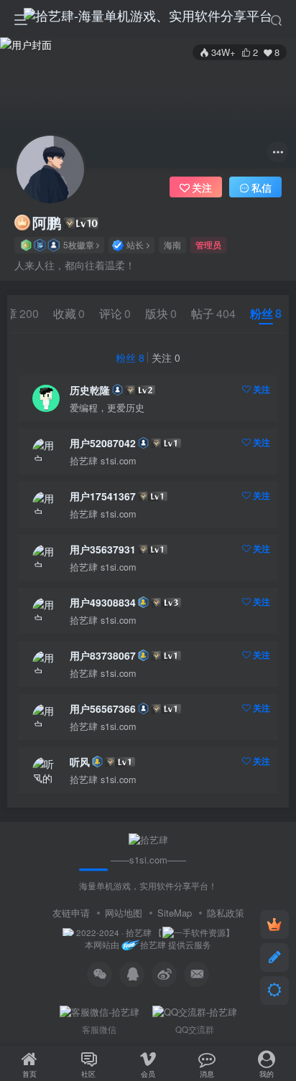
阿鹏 (46, 222)
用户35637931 (103, 549)
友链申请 (71, 912)
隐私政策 (225, 912)
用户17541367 (103, 496)
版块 (161, 313)
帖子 (213, 313)
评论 (115, 313)
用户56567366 (103, 708)
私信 (261, 187)
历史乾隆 (90, 390)
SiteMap (174, 912)
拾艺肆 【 (144, 932)
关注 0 (166, 357)
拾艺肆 (152, 945)
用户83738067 (103, 655)
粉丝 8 (130, 357)
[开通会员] (274, 924)
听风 (80, 761)
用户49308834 (103, 602)
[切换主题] (274, 990)
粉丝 (266, 313)
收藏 (69, 313)
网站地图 (123, 912)
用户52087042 (103, 443)
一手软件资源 (200, 932)
